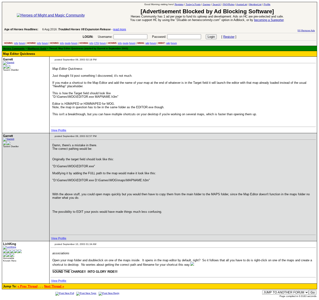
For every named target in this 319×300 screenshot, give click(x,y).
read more (119, 29)
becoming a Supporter (269, 20)
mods (68, 43)
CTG (96, 43)
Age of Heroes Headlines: (21, 29)
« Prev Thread (28, 286)
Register (228, 36)
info (16, 43)
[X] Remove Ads (306, 30)
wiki (147, 43)
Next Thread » (54, 286)
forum (22, 43)
